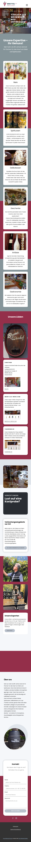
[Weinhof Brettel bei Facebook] (13, 818)
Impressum (15, 826)
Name (6, 780)
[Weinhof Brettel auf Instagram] (16, 818)
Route (6, 389)
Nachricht (7, 798)
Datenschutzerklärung (15, 829)
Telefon (7, 786)
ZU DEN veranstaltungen (15, 547)
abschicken (15, 811)
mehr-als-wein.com (12, 397)
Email (6, 792)
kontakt (10, 630)
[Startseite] (10, 4)
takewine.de (9, 429)
